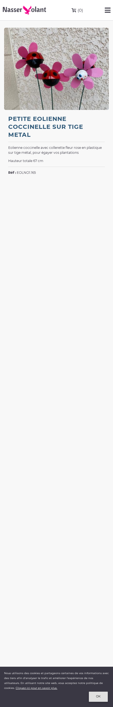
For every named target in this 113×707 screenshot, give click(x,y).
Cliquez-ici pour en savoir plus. (36, 687)
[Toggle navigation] (107, 10)
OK (98, 696)
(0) (80, 10)
